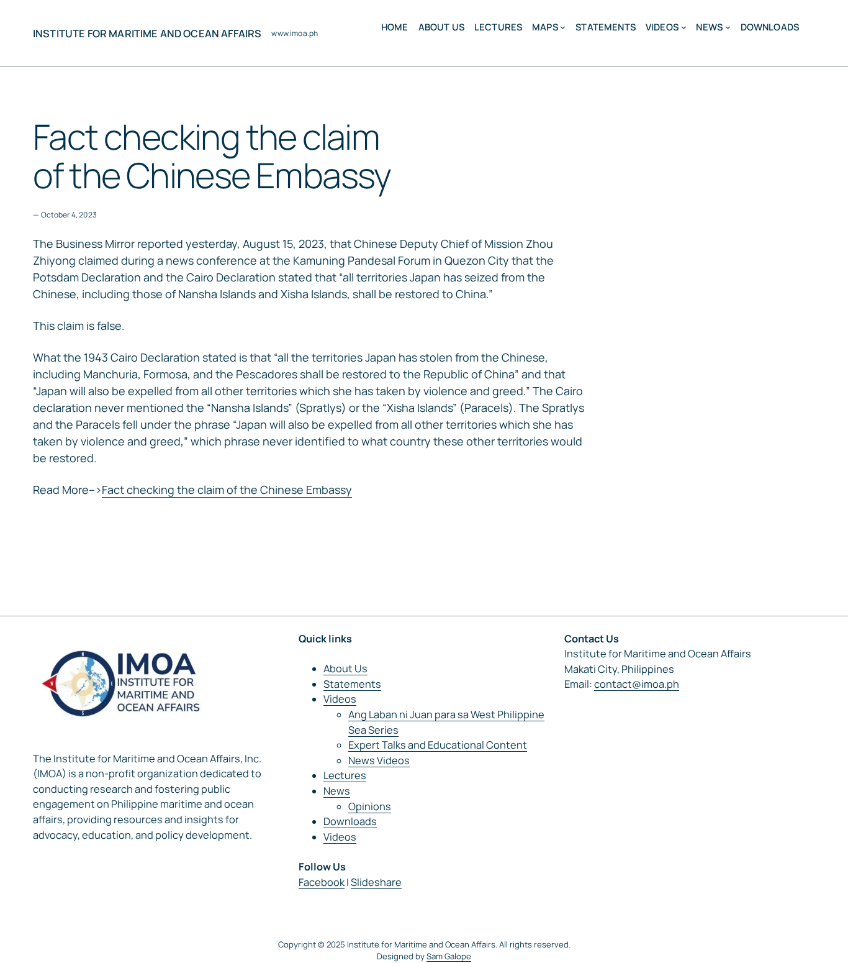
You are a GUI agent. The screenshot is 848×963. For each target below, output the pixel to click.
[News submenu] (728, 27)
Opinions (369, 806)
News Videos (379, 760)
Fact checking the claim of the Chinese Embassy (227, 489)
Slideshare (376, 882)
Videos (339, 699)
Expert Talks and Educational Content (437, 745)
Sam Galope (448, 956)
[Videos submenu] (684, 27)
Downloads (350, 821)
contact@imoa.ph (636, 684)
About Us (345, 668)
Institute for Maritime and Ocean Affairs (147, 33)
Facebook (322, 882)
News (336, 791)
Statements (352, 684)
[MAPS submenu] (563, 27)
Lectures (344, 775)
